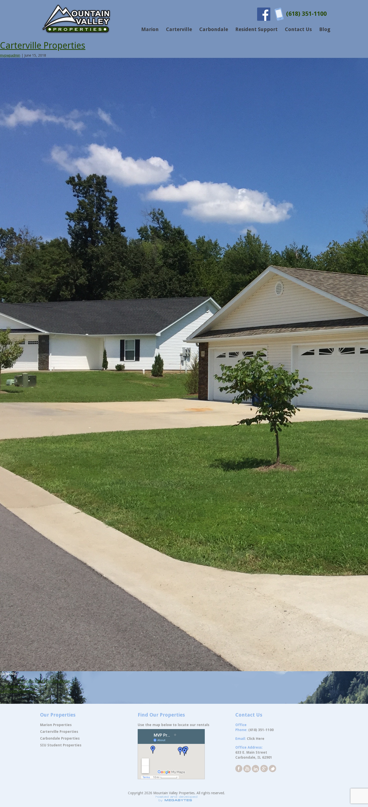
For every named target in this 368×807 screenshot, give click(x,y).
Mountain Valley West (19, 686)
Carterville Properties (42, 45)
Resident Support (256, 29)
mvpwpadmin (10, 55)
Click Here (255, 739)
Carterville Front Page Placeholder (44, 681)
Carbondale (213, 29)
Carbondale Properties (19, 691)
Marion (150, 29)
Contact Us (298, 29)
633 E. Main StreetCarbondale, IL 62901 (253, 754)
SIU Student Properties (60, 745)
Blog (324, 29)
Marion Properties (56, 725)
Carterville (179, 29)
